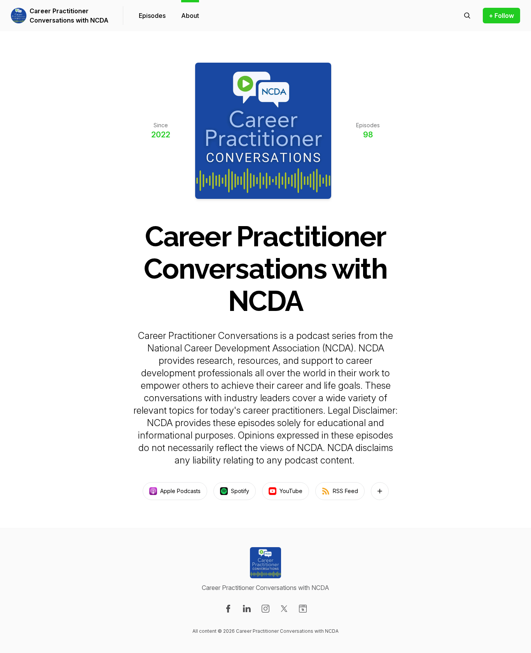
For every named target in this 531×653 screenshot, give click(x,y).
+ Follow (501, 15)
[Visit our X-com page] (284, 609)
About (190, 15)
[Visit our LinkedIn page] (247, 609)
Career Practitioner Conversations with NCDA (69, 15)
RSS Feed (345, 491)
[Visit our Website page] (303, 609)
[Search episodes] (467, 15)
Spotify (240, 491)
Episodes (152, 15)
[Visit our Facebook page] (228, 609)
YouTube (290, 491)
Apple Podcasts (180, 491)
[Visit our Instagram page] (265, 609)
